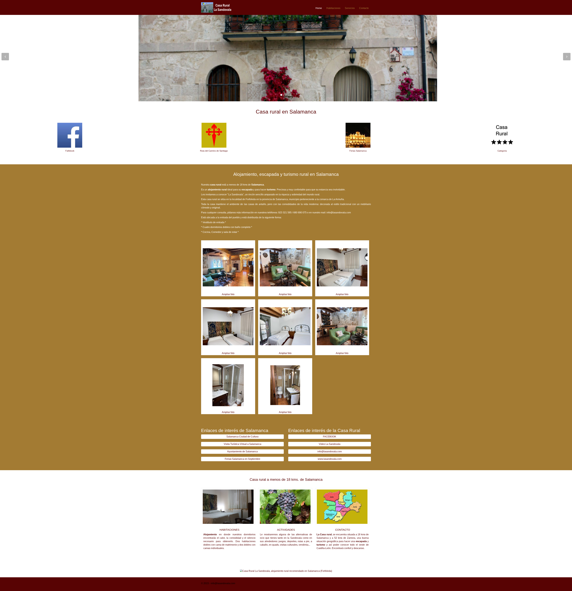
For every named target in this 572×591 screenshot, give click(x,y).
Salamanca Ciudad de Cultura (242, 436)
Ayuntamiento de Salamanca (242, 451)
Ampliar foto (228, 294)
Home (318, 8)
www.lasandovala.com (330, 459)
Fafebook (69, 151)
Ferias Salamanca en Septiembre (242, 459)
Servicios (350, 8)
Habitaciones (333, 8)
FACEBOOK (329, 436)
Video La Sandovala (329, 444)
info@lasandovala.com (329, 451)
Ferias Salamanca (358, 151)
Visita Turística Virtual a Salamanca (242, 444)
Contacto (364, 8)
